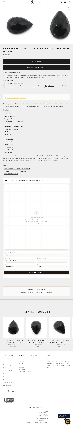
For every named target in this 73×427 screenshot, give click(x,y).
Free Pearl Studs (7, 371)
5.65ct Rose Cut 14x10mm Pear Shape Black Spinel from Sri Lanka (36, 342)
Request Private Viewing (36, 67)
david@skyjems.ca (44, 418)
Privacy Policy (7, 380)
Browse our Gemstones (11, 174)
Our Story (5, 368)
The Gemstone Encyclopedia (27, 359)
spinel (9, 104)
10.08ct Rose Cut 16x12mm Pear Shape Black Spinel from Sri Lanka (59, 342)
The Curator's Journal (25, 371)
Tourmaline (22, 369)
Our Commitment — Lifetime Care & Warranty (17, 168)
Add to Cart (36, 61)
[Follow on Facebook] (4, 391)
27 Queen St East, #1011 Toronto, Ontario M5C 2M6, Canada (42, 414)
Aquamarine (22, 367)
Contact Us (6, 374)
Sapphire (21, 361)
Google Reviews (49, 86)
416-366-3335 (44, 417)
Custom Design (7, 365)
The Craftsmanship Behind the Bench (15, 171)
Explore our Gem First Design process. (15, 98)
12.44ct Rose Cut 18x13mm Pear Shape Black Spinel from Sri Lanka (13, 342)
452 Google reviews (18, 83)
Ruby (20, 365)
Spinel (7, 106)
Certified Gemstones (8, 359)
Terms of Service (7, 383)
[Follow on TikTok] (18, 391)
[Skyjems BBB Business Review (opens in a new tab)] (36, 400)
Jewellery (5, 362)
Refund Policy (7, 386)
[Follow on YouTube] (13, 391)
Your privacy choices (8, 377)
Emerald (21, 363)
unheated (33, 104)
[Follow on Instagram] (8, 391)
